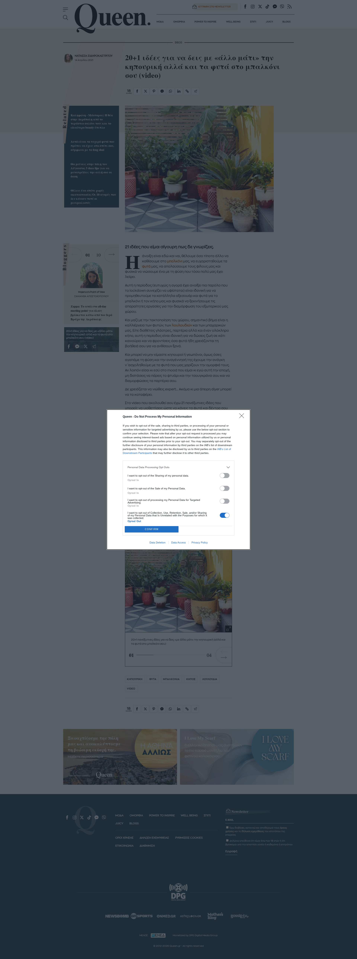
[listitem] (178, 467)
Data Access (178, 542)
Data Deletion (157, 542)
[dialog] (178, 480)
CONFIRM (152, 529)
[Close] (242, 416)
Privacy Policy (200, 542)
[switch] (224, 475)
